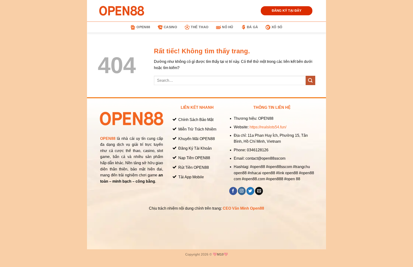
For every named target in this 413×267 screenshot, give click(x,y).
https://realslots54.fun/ (268, 127)
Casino (170, 27)
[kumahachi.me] (122, 11)
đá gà (252, 27)
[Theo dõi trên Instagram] (242, 191)
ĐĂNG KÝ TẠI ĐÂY (286, 10)
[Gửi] (310, 80)
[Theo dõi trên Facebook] (233, 191)
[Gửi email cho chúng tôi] (259, 191)
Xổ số (277, 27)
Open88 (143, 27)
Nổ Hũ (227, 27)
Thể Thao (199, 27)
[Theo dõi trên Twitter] (250, 191)
